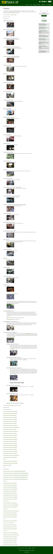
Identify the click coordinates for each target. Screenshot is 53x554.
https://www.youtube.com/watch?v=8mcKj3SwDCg (10, 425)
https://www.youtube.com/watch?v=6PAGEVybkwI (10, 457)
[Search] (47, 11)
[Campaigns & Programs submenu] (40, 4)
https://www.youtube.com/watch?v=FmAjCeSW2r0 (10, 435)
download (14, 336)
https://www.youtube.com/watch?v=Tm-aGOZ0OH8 (10, 463)
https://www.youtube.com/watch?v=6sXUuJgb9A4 (10, 441)
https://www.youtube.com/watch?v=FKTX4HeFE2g (10, 421)
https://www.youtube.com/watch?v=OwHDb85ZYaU (10, 461)
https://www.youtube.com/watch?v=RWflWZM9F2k (10, 445)
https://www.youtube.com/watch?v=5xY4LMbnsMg (10, 413)
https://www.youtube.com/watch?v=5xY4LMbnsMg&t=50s (11, 455)
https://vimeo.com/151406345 (7, 465)
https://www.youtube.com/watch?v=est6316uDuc (10, 524)
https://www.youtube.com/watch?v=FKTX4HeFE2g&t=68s (11, 427)
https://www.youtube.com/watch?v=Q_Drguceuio (10, 542)
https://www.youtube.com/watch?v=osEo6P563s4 (10, 419)
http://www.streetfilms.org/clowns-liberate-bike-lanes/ (10, 411)
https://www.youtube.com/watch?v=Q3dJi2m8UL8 (10, 443)
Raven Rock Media (10, 405)
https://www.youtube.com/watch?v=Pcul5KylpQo (10, 423)
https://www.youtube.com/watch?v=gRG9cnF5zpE (10, 453)
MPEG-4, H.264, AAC (10, 317)
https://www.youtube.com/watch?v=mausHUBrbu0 (10, 447)
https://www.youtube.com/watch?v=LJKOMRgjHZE (10, 544)
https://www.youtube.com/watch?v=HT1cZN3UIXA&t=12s (11, 534)
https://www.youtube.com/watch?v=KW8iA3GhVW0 (10, 439)
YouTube (12, 14)
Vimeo (15, 14)
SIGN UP (44, 15)
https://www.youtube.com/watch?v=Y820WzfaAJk (10, 417)
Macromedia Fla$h (9, 319)
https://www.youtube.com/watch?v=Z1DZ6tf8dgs (9, 540)
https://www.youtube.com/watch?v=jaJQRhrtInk (9, 429)
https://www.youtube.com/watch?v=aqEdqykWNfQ (10, 532)
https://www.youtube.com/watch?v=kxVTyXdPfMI (10, 536)
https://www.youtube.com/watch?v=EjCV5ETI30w (10, 433)
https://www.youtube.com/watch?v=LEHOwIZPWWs (10, 431)
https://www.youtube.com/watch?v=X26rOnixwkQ (10, 528)
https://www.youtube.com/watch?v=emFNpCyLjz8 (10, 538)
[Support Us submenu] (45, 4)
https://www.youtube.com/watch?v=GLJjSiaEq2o (10, 437)
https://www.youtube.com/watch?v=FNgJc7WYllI (10, 526)
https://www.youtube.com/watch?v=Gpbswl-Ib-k (9, 415)
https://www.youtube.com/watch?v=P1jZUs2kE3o (10, 449)
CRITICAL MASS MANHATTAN (42, 39)
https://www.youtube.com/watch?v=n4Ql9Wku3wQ (10, 451)
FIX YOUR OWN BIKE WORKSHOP (43, 24)
